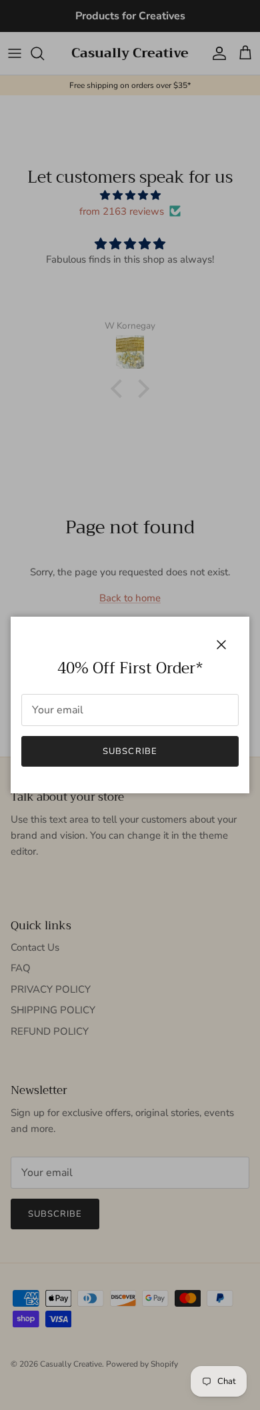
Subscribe (130, 751)
